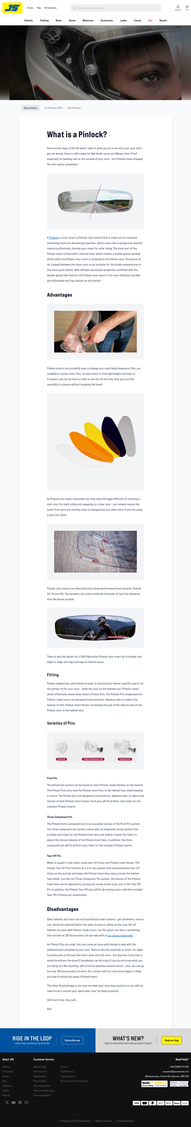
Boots (59, 20)
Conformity (7, 1085)
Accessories (107, 20)
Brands (163, 20)
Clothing (44, 20)
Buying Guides (30, 107)
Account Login (39, 1066)
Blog (4, 1081)
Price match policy (41, 1085)
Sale (150, 20)
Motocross (88, 20)
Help (39, 7)
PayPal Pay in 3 (67, 1071)
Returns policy (39, 1081)
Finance (64, 1066)
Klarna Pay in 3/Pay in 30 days (74, 1081)
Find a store (7, 1071)
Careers (5, 1090)
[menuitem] (29, 20)
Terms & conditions (42, 1095)
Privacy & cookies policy (44, 1090)
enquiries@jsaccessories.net (176, 1071)
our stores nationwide (120, 935)
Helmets (28, 20)
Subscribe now (72, 1040)
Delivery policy (39, 1076)
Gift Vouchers (50, 7)
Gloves (72, 20)
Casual (137, 20)
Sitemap (6, 1095)
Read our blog (172, 1040)
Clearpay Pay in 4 (68, 1076)
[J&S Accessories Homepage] (12, 7)
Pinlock (53, 237)
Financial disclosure (125, 1121)
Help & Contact (40, 1071)
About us (6, 1066)
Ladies (123, 20)
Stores (30, 7)
